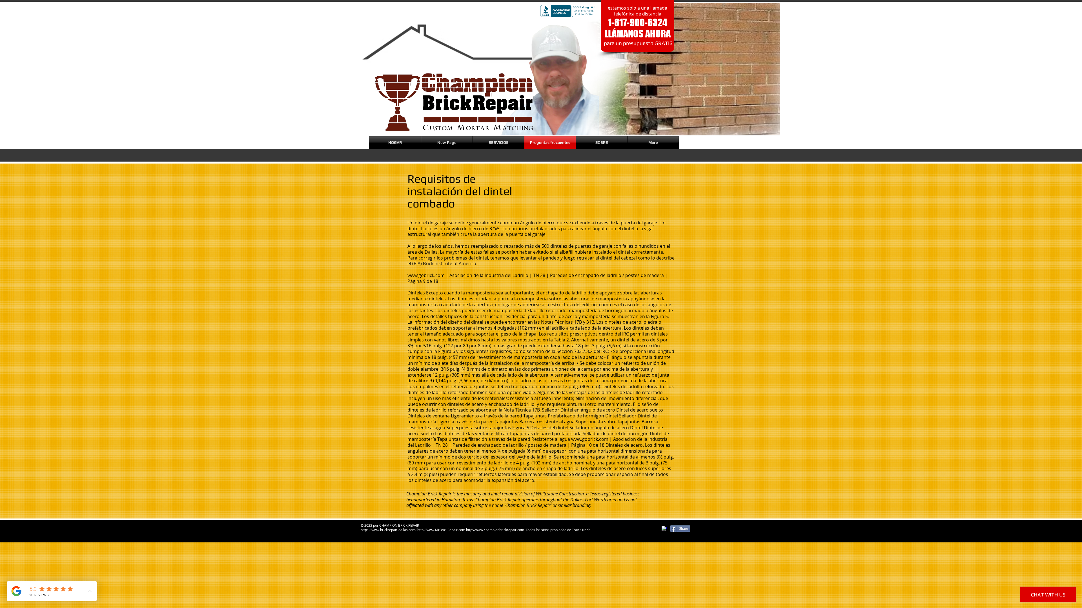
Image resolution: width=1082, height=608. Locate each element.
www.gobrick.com (426, 275)
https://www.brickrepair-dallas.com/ (388, 529)
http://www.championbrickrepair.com (495, 529)
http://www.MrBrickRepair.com (441, 529)
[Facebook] (664, 529)
